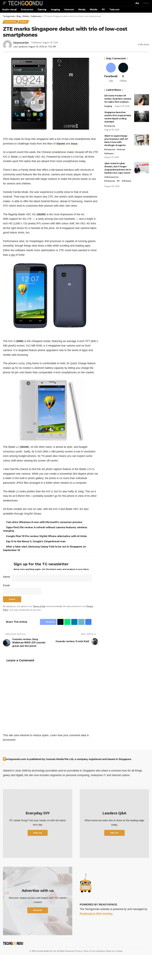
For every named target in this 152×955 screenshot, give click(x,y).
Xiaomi (60, 143)
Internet (121, 149)
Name (6, 576)
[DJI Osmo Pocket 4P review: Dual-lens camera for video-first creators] (141, 99)
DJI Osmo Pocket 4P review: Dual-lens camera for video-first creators (117, 98)
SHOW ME (37, 910)
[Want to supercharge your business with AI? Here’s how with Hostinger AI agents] (141, 140)
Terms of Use (39, 606)
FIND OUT (114, 833)
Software (109, 153)
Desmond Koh (21, 42)
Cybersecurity (111, 177)
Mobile (23, 22)
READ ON (38, 833)
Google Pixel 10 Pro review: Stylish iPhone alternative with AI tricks (46, 536)
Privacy (79, 951)
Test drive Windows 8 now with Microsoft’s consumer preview (44, 522)
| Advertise (100, 951)
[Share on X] (60, 622)
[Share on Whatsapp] (67, 622)
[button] (5, 3)
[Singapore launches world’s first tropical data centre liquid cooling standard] (141, 116)
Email (6, 585)
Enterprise (109, 126)
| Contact (119, 951)
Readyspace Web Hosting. (96, 913)
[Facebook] (111, 73)
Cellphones (10, 22)
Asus (74, 143)
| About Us (110, 951)
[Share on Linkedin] (74, 622)
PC (118, 181)
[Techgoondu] (25, 3)
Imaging (108, 106)
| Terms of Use (89, 951)
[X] (123, 73)
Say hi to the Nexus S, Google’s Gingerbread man (36, 541)
